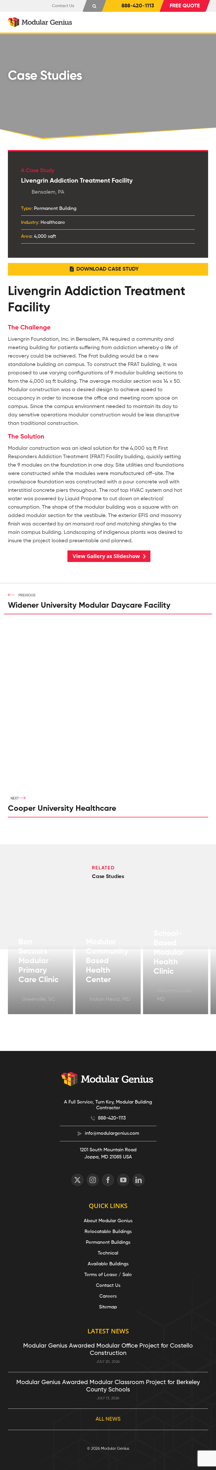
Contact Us (108, 1285)
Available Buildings (108, 1264)
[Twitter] (77, 1180)
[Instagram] (93, 1180)
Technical (108, 1253)
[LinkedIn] (138, 1180)
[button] (94, 6)
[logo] (40, 20)
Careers (108, 1296)
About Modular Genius (108, 1221)
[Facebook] (108, 1180)
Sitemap (108, 1307)
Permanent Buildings (108, 1242)
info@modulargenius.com (112, 1133)
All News (108, 1419)
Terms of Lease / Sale (108, 1274)
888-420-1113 (112, 1118)
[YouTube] (123, 1180)
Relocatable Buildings (108, 1231)
